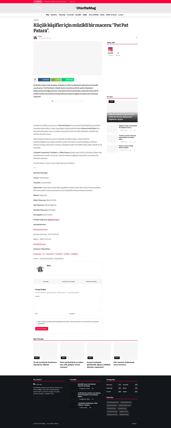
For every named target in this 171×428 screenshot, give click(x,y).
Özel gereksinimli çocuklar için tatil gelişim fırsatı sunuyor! (71, 364)
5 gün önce (123, 130)
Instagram (37, 254)
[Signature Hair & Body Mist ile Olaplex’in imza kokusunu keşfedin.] (112, 129)
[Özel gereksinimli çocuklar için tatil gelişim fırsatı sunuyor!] (72, 351)
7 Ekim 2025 (83, 407)
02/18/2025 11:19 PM (44, 38)
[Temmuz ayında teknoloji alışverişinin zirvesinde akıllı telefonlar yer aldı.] (112, 138)
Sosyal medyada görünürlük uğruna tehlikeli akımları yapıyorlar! (98, 364)
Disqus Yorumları (91, 281)
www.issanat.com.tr (40, 229)
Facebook (49, 254)
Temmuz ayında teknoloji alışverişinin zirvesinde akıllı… (127, 137)
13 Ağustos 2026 (84, 388)
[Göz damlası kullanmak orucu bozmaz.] (126, 351)
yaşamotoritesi (124, 414)
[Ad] (122, 76)
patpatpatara (59, 258)
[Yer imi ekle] (100, 79)
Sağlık (36, 20)
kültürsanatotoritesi (46, 258)
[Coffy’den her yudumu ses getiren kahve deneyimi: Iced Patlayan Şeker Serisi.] (73, 395)
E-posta (72, 313)
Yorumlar (46, 281)
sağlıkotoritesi (124, 411)
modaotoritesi (122, 408)
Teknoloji (113, 388)
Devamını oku (49, 393)
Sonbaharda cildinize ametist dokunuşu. (55, 1)
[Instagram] (133, 1)
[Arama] (136, 14)
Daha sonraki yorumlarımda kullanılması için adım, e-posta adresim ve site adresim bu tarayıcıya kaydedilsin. (68, 322)
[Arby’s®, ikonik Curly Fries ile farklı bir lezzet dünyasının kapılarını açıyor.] (122, 111)
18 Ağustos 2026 (84, 399)
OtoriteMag (41, 423)
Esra (40, 36)
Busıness (113, 384)
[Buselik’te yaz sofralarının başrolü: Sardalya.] (73, 386)
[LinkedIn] (39, 398)
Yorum (37, 296)
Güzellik (130, 384)
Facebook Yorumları (68, 281)
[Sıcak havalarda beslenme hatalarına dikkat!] (45, 351)
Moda (130, 388)
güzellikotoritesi (112, 405)
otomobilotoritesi (112, 411)
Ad (36, 313)
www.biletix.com (39, 244)
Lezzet (112, 101)
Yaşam (130, 391)
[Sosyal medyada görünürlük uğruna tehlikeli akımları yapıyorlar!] (99, 351)
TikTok (66, 254)
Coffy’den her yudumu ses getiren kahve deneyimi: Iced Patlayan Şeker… (89, 394)
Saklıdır (56, 423)
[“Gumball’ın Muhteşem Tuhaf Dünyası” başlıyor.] (73, 405)
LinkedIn (74, 254)
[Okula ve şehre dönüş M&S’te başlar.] (112, 149)
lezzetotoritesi (111, 408)
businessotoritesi (126, 402)
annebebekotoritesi (113, 402)
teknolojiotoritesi (112, 414)
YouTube (58, 254)
